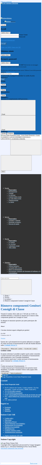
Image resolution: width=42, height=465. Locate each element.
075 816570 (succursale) (15, 393)
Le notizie (8, 299)
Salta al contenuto (6, 1)
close (3, 171)
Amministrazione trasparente (13, 432)
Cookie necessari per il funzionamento (13, 366)
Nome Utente (23, 35)
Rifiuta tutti (16, 348)
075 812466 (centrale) (14, 391)
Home (6, 295)
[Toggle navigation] (16, 163)
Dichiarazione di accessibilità (14, 425)
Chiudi (3, 84)
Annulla (4, 133)
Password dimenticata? (8, 40)
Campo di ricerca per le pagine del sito (12, 276)
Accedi (3, 25)
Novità (7, 297)
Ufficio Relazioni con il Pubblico (15, 423)
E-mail (21, 65)
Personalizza (5, 348)
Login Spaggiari (10, 72)
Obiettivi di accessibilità (12, 427)
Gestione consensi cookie (12, 430)
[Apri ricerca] (25, 147)
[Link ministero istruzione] (9, 3)
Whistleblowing (9, 429)
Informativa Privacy (11, 422)
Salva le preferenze (15, 373)
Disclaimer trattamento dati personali (12, 448)
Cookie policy (9, 418)
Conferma (10, 133)
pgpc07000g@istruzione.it (25, 395)
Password (22, 37)
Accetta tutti (30, 348)
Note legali (8, 420)
